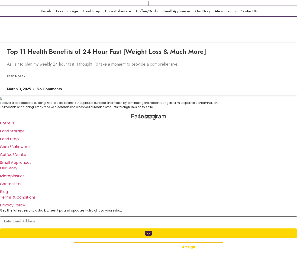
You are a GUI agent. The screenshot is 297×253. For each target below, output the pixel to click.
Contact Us (249, 11)
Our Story (202, 11)
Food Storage (67, 11)
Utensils (45, 11)
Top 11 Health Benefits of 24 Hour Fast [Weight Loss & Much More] (106, 51)
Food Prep (91, 11)
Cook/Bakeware (118, 11)
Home (6, 39)
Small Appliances (176, 11)
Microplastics (225, 11)
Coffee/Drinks (147, 11)
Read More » (16, 76)
